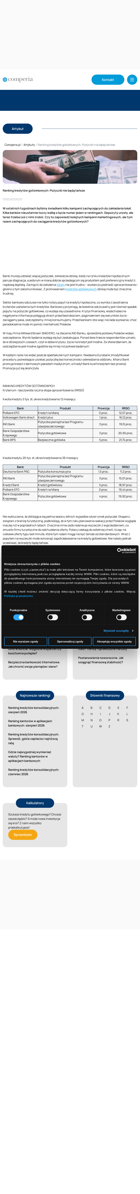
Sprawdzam (23, 834)
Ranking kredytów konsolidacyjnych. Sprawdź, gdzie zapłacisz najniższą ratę (33, 738)
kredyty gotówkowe (12, 198)
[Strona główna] (18, 80)
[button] (132, 80)
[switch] (53, 617)
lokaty (61, 285)
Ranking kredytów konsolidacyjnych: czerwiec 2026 (33, 772)
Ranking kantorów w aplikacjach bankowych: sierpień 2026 (30, 723)
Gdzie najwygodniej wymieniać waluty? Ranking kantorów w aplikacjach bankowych (29, 756)
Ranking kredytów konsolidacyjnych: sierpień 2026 (33, 710)
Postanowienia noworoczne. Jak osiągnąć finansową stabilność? (100, 660)
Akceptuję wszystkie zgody (114, 641)
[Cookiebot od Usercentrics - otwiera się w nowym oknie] (120, 550)
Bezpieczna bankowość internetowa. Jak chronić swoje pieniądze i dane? (34, 664)
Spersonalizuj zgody (70, 641)
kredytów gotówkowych (81, 289)
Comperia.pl (13, 145)
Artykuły (29, 145)
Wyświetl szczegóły (116, 630)
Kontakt (108, 79)
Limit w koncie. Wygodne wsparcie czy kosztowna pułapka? (34, 651)
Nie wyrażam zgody (25, 641)
